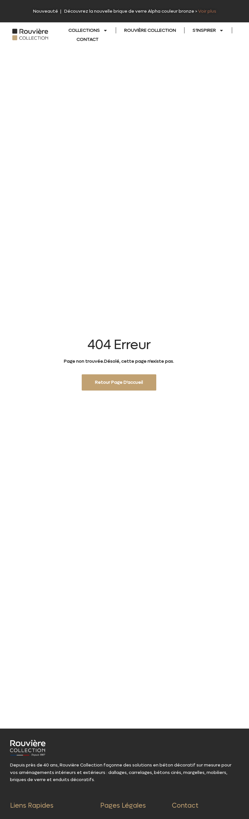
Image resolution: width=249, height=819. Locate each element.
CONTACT (88, 39)
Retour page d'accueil (119, 382)
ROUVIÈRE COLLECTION (150, 30)
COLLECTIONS (84, 30)
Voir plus (207, 11)
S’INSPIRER (204, 30)
